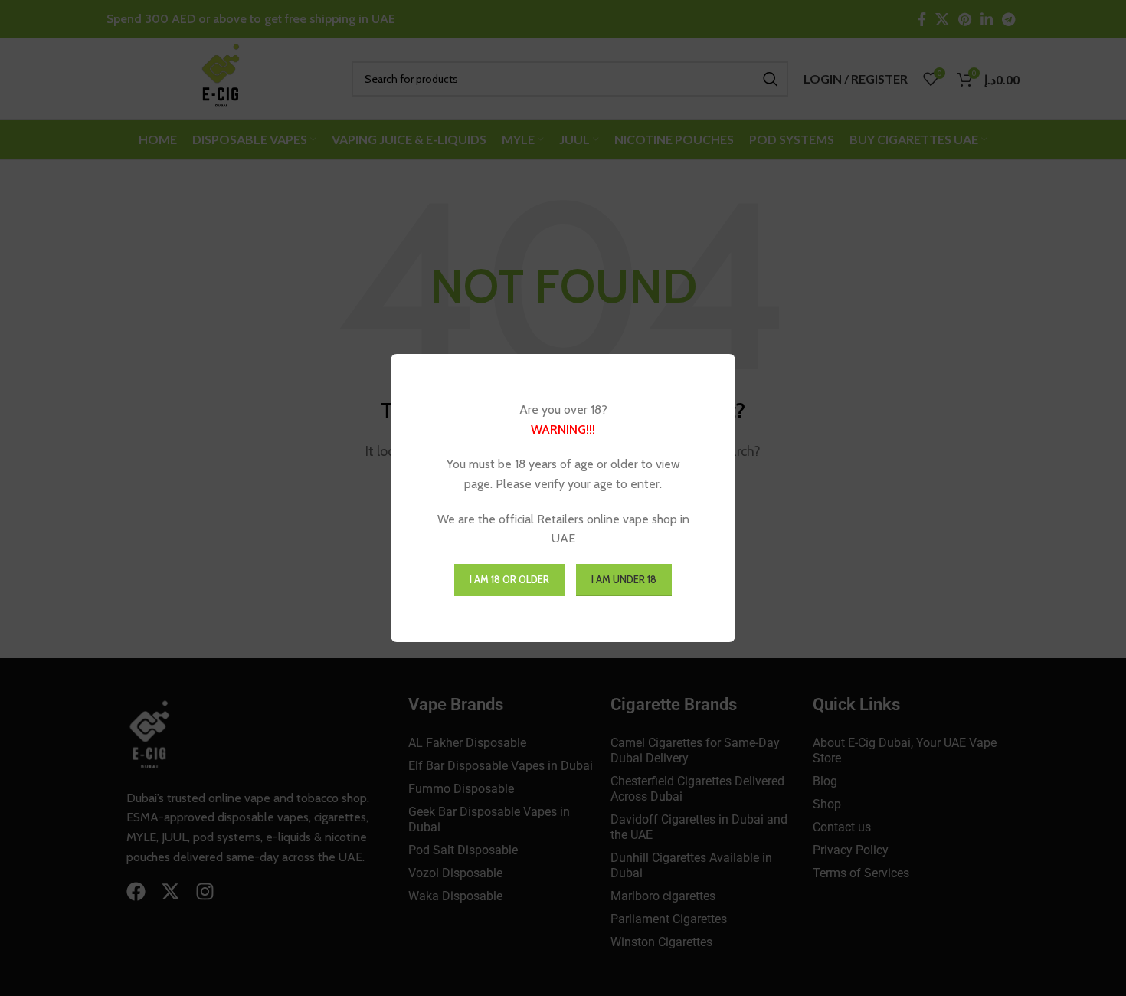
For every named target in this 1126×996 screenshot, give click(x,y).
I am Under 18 (623, 579)
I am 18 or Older (509, 579)
